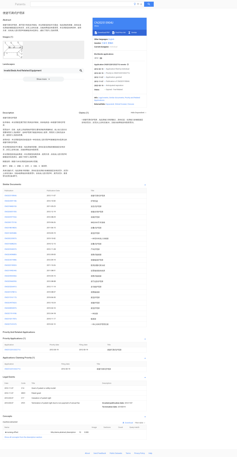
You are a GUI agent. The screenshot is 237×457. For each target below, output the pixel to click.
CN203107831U (11, 292)
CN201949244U (11, 271)
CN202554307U (11, 249)
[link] (11, 432)
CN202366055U (11, 281)
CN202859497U (11, 308)
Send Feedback (100, 453)
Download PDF (104, 32)
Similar (134, 32)
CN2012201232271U (13, 350)
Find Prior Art (120, 32)
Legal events (103, 98)
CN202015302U (11, 265)
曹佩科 (110, 43)
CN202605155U (11, 212)
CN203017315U (11, 222)
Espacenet (110, 104)
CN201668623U (11, 244)
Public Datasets (116, 453)
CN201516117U (11, 297)
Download (128, 423)
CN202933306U (11, 276)
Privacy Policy (139, 453)
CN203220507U (11, 238)
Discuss (131, 104)
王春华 (104, 43)
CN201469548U (11, 233)
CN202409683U (11, 254)
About (87, 453)
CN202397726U (11, 217)
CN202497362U (11, 303)
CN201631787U (11, 319)
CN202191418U (11, 313)
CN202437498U (11, 260)
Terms (128, 453)
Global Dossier (121, 104)
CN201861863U (11, 228)
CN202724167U (11, 324)
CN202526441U (11, 287)
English (111, 39)
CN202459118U (11, 201)
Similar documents (116, 98)
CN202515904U (11, 196)
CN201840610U (11, 206)
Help (150, 453)
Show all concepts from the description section (23, 437)
